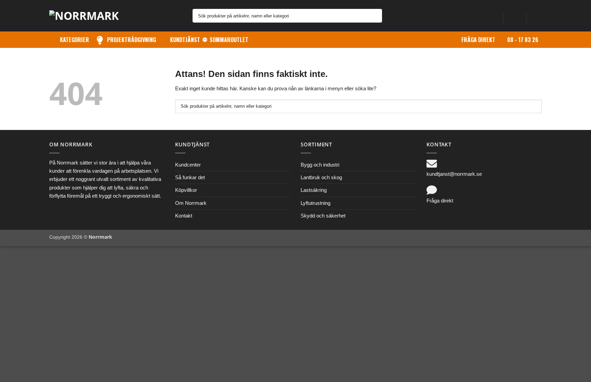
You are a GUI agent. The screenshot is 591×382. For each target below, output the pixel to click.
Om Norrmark (191, 203)
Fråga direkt (478, 40)
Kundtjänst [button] (185, 40)
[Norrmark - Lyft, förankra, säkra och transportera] (88, 15)
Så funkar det (190, 177)
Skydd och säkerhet (323, 216)
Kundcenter (188, 165)
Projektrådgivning (131, 40)
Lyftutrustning (315, 203)
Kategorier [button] (74, 40)
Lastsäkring (314, 190)
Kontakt (183, 216)
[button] (515, 15)
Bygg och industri (320, 165)
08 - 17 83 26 (522, 40)
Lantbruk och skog (321, 177)
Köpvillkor (186, 190)
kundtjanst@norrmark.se (454, 174)
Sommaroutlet (229, 40)
